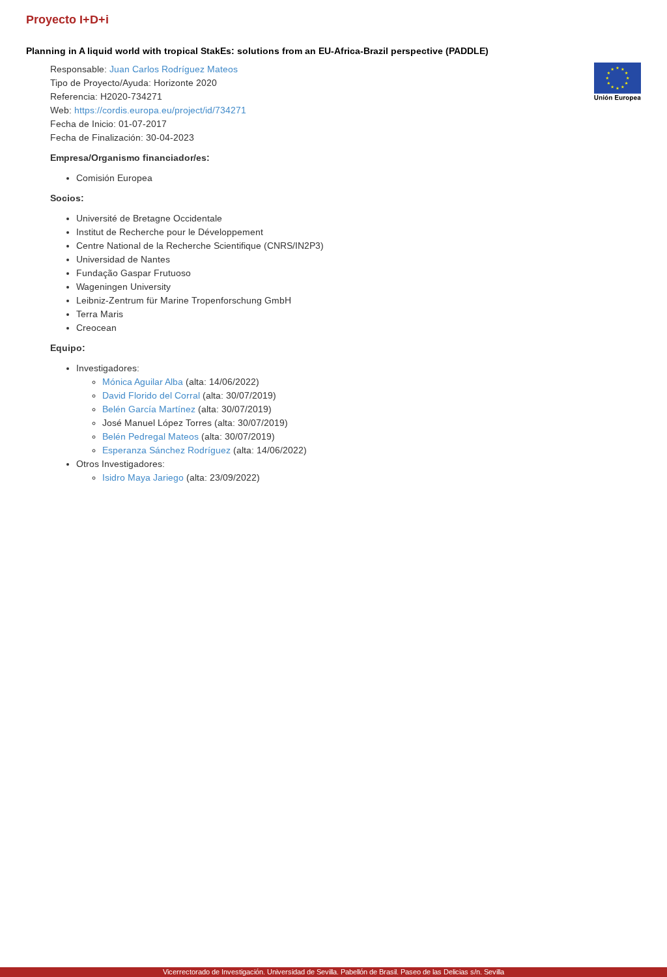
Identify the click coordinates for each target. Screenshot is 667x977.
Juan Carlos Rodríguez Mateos (173, 69)
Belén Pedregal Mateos (150, 436)
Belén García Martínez (148, 409)
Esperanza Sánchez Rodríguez (166, 450)
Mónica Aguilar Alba (142, 381)
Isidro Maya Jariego (143, 477)
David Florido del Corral (151, 395)
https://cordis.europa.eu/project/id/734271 (160, 110)
